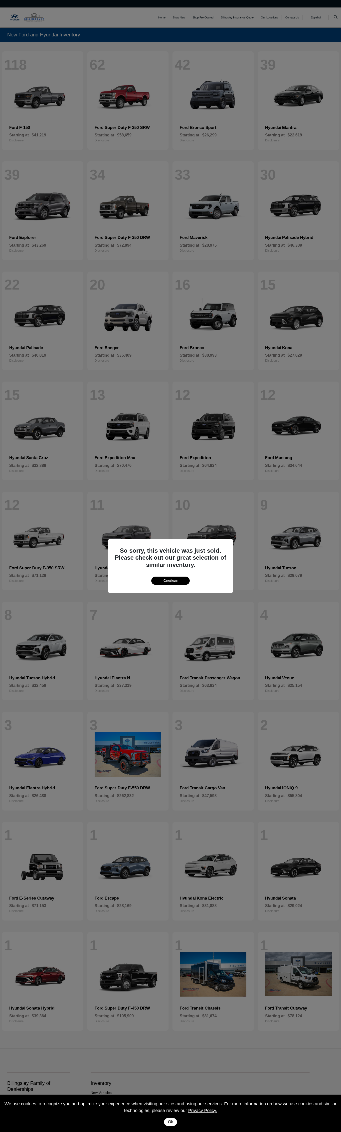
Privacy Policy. (202, 1110)
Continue (170, 581)
